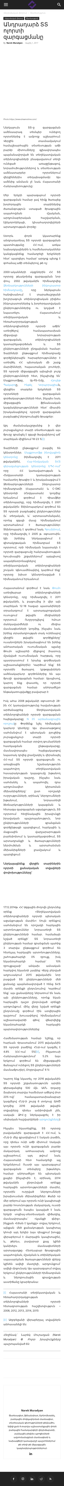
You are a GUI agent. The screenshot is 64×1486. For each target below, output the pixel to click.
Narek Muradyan (14, 43)
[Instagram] (22, 1478)
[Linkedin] (14, 1370)
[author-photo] (32, 1405)
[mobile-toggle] (5, 4)
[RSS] (50, 1478)
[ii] (37, 1051)
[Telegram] (38, 1370)
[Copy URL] (30, 1370)
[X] (22, 1370)
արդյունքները (49, 1119)
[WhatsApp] (46, 1370)
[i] (43, 439)
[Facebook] (6, 1370)
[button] (59, 4)
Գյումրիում (52, 529)
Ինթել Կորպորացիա (41, 384)
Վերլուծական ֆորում (15, 12)
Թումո (56, 588)
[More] (54, 1370)
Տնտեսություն (38, 12)
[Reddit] (41, 1478)
